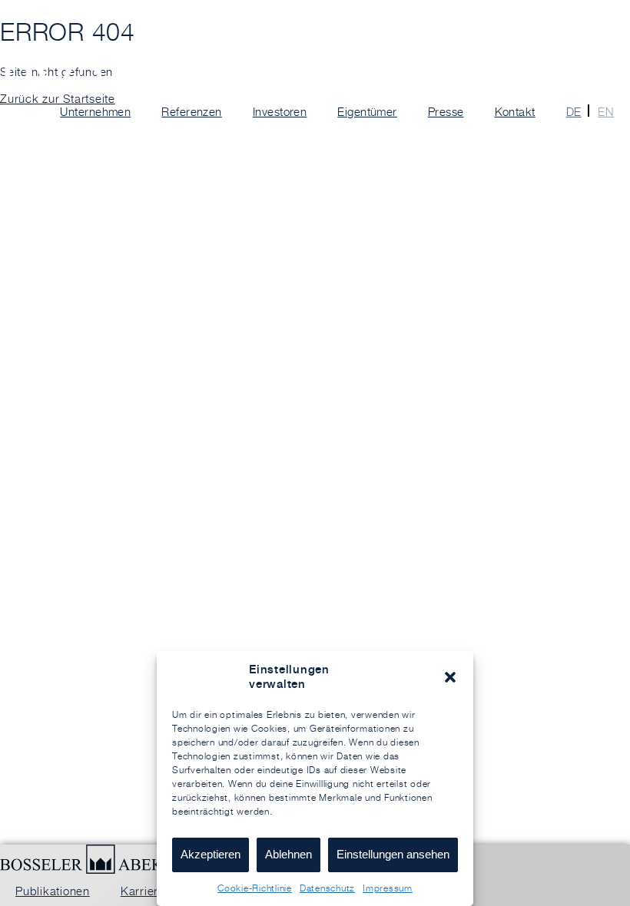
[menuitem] (569, 112)
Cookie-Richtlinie (254, 888)
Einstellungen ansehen (393, 854)
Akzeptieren (210, 854)
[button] (450, 677)
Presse (446, 111)
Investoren (280, 111)
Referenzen (191, 111)
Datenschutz (327, 888)
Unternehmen (95, 111)
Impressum (388, 888)
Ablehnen (288, 854)
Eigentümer (367, 111)
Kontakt (515, 111)
